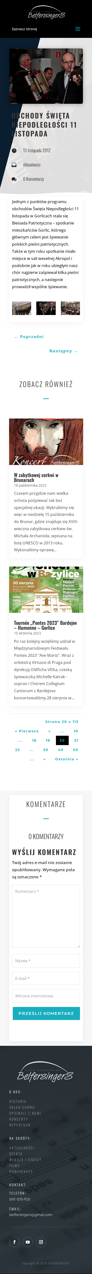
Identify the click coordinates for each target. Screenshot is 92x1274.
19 (48, 740)
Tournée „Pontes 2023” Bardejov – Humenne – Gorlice (45, 625)
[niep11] (21, 308)
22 (17, 750)
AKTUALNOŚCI (22, 1147)
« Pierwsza (27, 731)
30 (46, 750)
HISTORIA (18, 1101)
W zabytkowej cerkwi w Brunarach (36, 477)
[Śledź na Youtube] (28, 1242)
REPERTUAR (20, 1124)
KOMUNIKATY (21, 1171)
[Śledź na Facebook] (14, 1242)
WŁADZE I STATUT (25, 1159)
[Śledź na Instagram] (41, 1242)
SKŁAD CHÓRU (22, 1107)
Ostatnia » (67, 759)
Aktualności (31, 164)
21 (76, 740)
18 (34, 740)
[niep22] (46, 308)
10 (76, 731)
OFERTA (16, 1153)
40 (61, 750)
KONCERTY (18, 1119)
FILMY (14, 1165)
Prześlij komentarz (46, 1013)
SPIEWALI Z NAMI (25, 1113)
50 (76, 750)
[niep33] (70, 308)
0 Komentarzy (33, 179)
